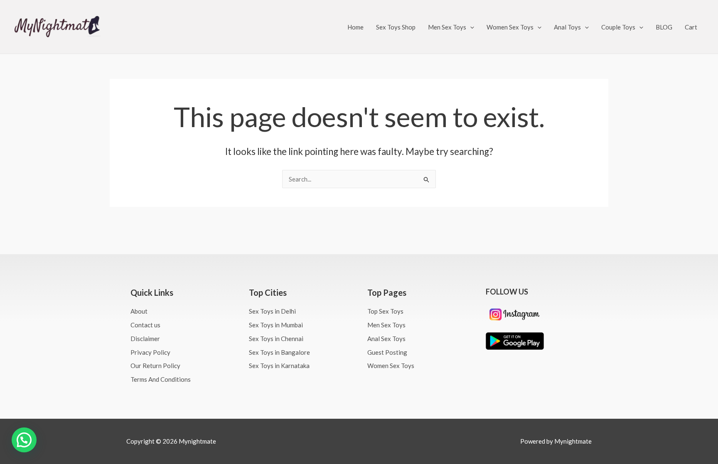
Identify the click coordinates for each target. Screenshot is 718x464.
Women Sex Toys (510, 27)
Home (355, 27)
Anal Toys (567, 27)
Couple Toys (618, 27)
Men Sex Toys (447, 27)
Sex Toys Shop (396, 27)
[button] (470, 27)
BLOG (664, 27)
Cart (691, 27)
